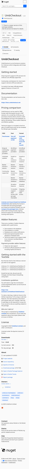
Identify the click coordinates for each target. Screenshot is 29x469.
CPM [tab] (3, 35)
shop (12, 398)
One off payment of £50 (13, 138)
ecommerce (5, 395)
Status (3, 428)
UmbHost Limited (17, 326)
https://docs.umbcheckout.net (10, 102)
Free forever (6, 136)
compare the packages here (9, 209)
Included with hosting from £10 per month (22, 141)
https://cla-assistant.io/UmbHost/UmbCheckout (12, 290)
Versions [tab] (6, 53)
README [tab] (6, 47)
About (14, 458)
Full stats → (4, 339)
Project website (7, 358)
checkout (5, 400)
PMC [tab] (9, 33)
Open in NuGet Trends (9, 374)
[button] (23, 40)
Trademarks (12, 462)
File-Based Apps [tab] (6, 37)
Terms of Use (21, 458)
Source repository (8, 362)
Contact (4, 421)
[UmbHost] (2, 387)
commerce (5, 398)
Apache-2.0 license (8, 365)
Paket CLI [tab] (9, 35)
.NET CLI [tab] (4, 33)
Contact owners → (6, 383)
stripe (17, 398)
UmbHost (8, 387)
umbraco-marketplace (8, 393)
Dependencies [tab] (7, 50)
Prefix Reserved (8, 18)
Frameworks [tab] (15, 47)
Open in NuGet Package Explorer (13, 371)
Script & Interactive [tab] (17, 35)
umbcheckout (15, 395)
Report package (8, 377)
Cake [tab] (13, 37)
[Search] (25, 6)
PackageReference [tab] (17, 33)
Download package (9, 368)
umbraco (20, 393)
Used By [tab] (17, 50)
